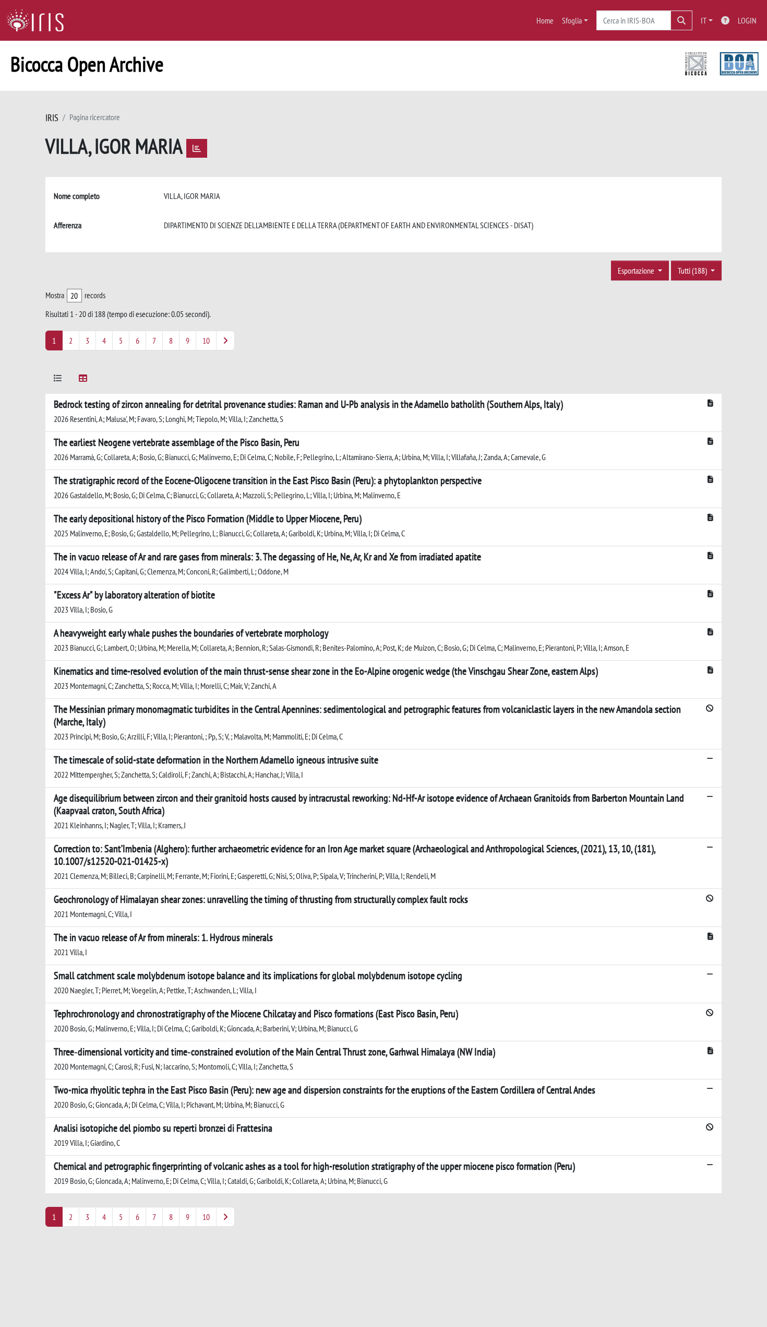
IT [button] (703, 20)
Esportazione (637, 270)
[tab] (57, 380)
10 (206, 340)
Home (545, 20)
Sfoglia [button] (572, 20)
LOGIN (747, 20)
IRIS (51, 118)
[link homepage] (39, 20)
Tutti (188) (693, 270)
